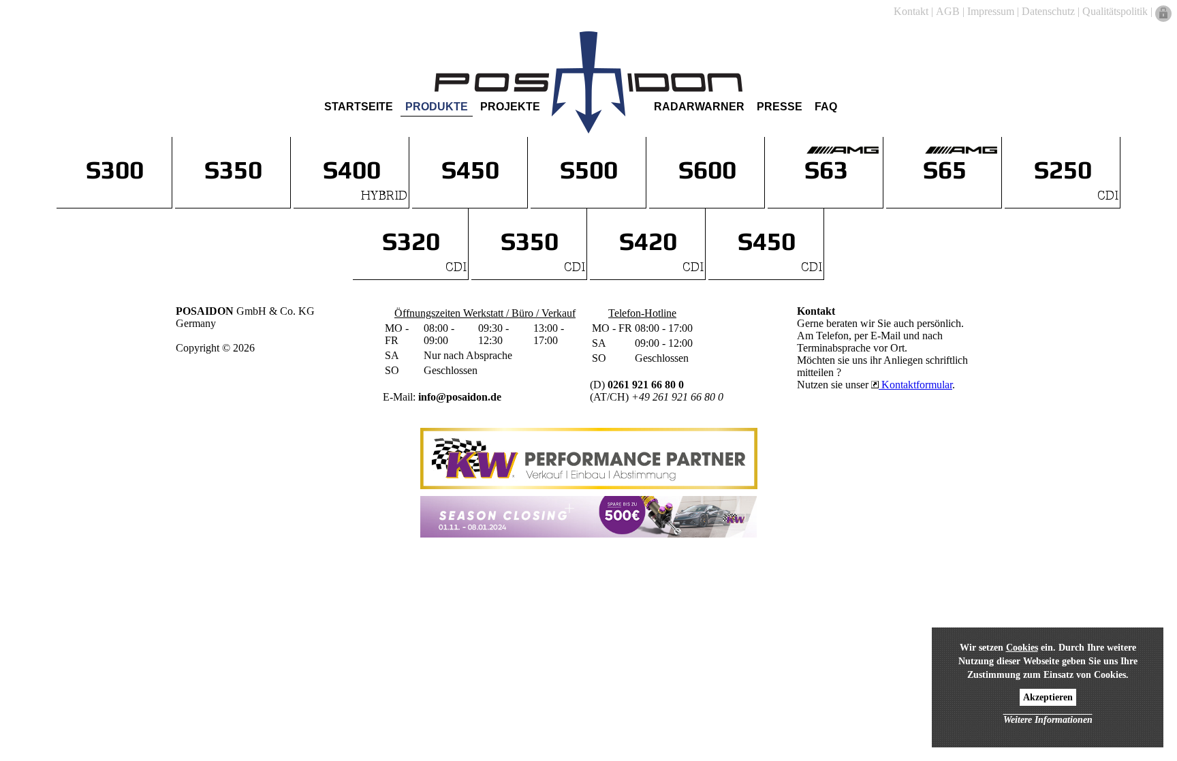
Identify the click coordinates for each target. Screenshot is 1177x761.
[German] (13, 36)
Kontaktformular (915, 384)
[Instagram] (1163, 36)
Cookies (1022, 647)
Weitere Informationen (1048, 720)
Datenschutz (1048, 11)
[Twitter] (1147, 36)
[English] (30, 36)
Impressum (990, 11)
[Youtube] (1114, 36)
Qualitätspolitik (1115, 11)
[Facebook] (1131, 36)
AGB (948, 11)
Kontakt (911, 11)
